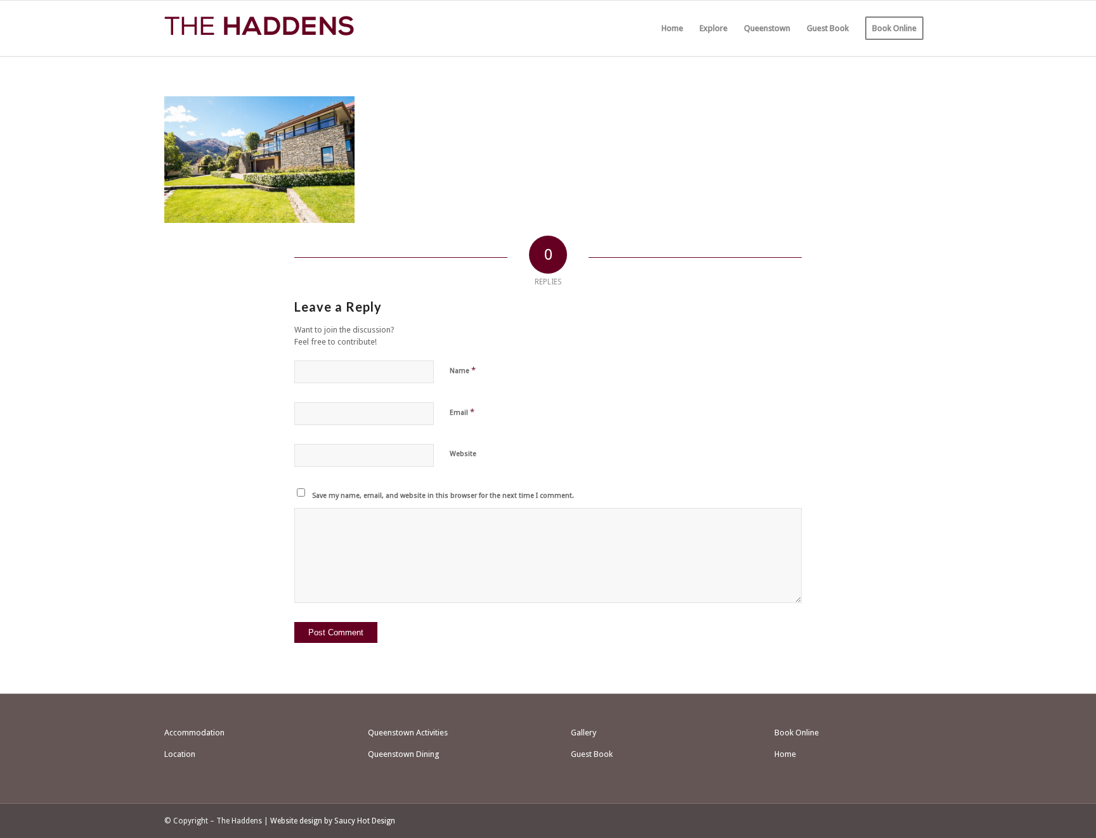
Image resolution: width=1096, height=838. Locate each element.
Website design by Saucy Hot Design (332, 820)
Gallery (583, 732)
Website (463, 454)
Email (462, 412)
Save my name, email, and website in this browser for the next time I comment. (443, 496)
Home (785, 754)
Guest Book (592, 754)
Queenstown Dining (404, 754)
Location (179, 754)
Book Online (796, 732)
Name (463, 370)
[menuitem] (672, 28)
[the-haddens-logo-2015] (259, 28)
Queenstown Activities (408, 732)
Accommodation (194, 732)
